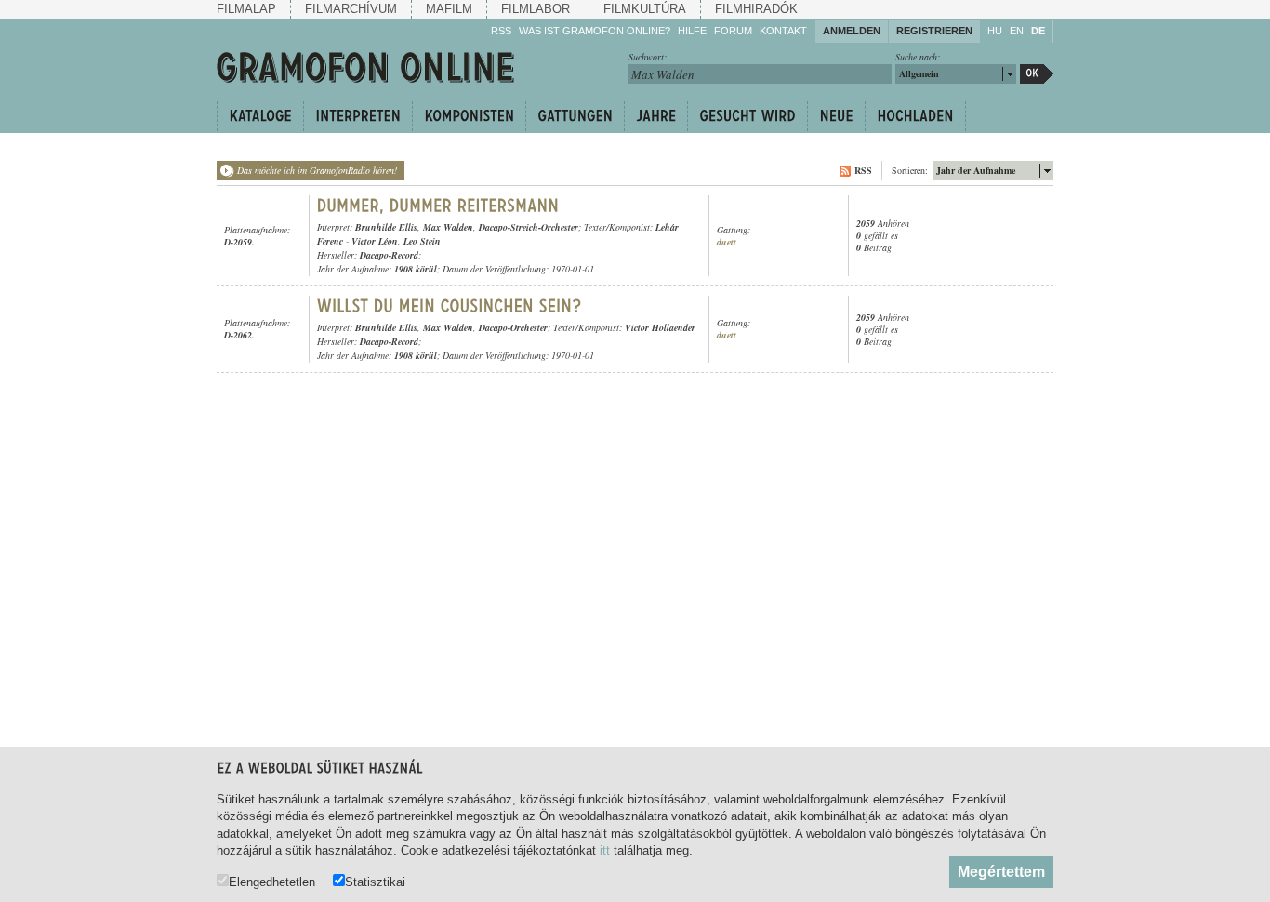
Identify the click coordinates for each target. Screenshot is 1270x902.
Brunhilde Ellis (386, 226)
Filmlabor (535, 9)
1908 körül (415, 268)
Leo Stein (422, 240)
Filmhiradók (756, 9)
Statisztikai (375, 881)
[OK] (1036, 74)
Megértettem (1001, 872)
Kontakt (783, 30)
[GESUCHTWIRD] (747, 116)
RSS (501, 30)
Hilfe (692, 30)
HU (994, 30)
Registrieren (934, 30)
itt (605, 850)
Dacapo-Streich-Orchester (528, 226)
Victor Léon (374, 240)
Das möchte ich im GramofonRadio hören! (317, 170)
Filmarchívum (351, 9)
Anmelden (851, 30)
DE (1038, 30)
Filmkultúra (644, 9)
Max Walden (448, 226)
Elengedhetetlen (272, 881)
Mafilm (449, 9)
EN (1017, 30)
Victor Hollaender (660, 327)
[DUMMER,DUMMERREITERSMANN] (438, 205)
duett (726, 242)
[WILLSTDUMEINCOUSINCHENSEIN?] (449, 306)
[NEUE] (836, 116)
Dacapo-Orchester (513, 327)
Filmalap (246, 9)
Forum (733, 30)
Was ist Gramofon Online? (594, 30)
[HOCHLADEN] (915, 116)
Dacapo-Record (389, 254)
